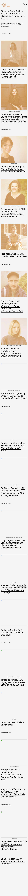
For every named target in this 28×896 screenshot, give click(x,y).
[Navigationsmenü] (26, 4)
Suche (24, 4)
